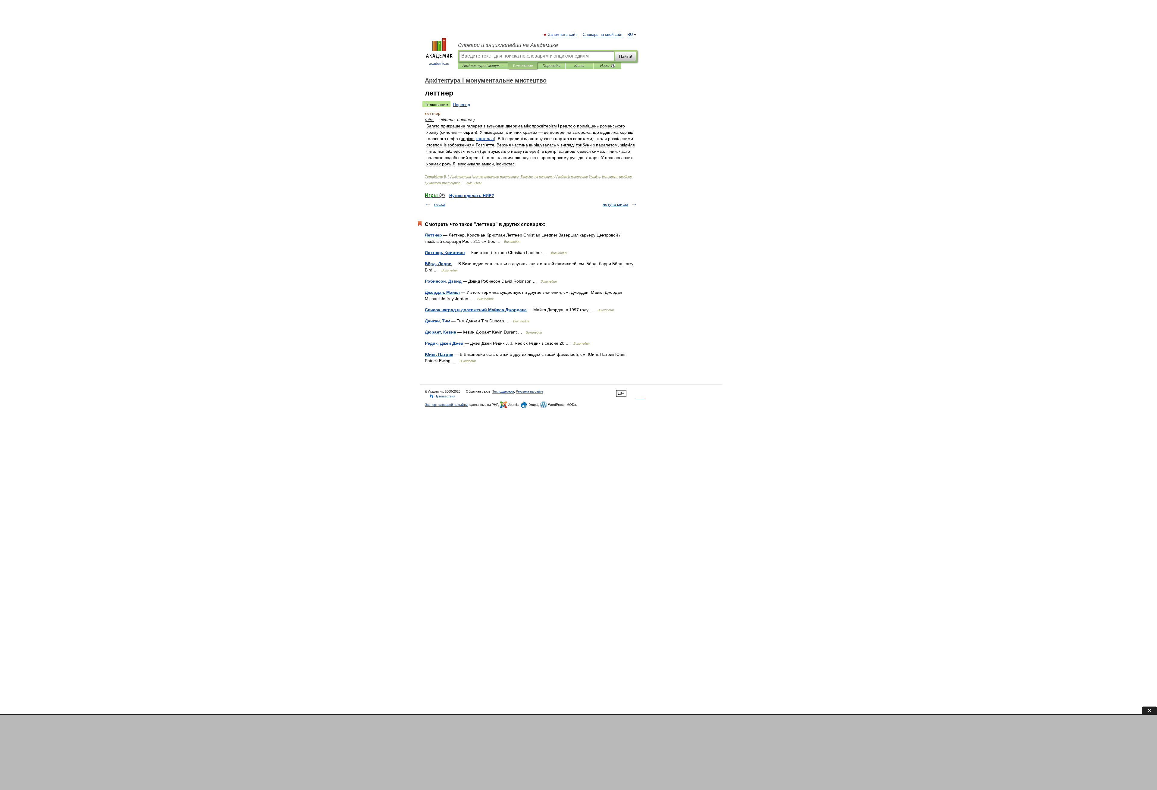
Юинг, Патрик (439, 354)
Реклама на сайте (529, 391)
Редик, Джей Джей (444, 343)
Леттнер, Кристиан (445, 252)
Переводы (551, 66)
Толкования (523, 66)
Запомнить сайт (563, 35)
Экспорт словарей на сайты (446, 404)
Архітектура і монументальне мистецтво (482, 66)
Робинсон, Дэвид (443, 281)
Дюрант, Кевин (440, 332)
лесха (439, 204)
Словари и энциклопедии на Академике (508, 45)
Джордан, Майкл (442, 292)
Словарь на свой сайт (603, 35)
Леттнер (433, 235)
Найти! (625, 56)
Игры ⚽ (607, 66)
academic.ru (439, 63)
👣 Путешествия (442, 396)
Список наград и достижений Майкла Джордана (476, 309)
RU (630, 35)
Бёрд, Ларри (438, 263)
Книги (579, 66)
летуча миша (615, 204)
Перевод (461, 104)
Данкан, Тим (437, 320)
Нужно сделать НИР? (471, 195)
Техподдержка (503, 391)
